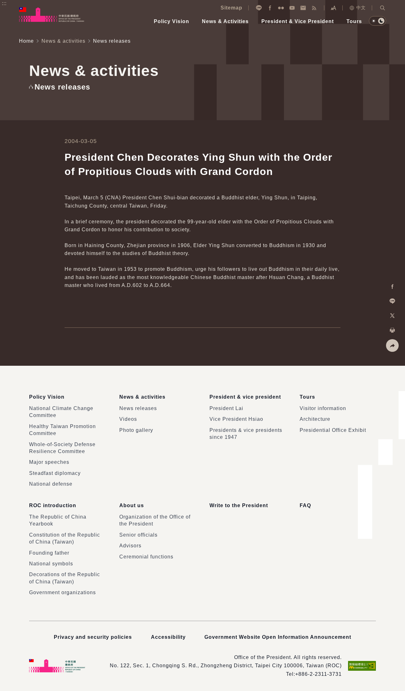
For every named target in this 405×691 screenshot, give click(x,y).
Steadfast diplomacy (55, 473)
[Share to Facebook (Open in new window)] (392, 286)
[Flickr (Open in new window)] (281, 8)
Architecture (315, 419)
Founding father (49, 553)
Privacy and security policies (93, 637)
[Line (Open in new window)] (259, 8)
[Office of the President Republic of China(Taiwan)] (51, 14)
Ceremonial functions (146, 556)
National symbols (51, 563)
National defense (50, 484)
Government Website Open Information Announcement (277, 637)
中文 (361, 7)
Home (26, 41)
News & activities (63, 41)
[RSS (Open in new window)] (314, 8)
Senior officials (138, 535)
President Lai (226, 408)
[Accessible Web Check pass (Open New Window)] (362, 666)
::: (4, 3)
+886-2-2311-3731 (318, 674)
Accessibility (168, 637)
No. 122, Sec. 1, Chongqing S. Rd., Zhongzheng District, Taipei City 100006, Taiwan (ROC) (226, 665)
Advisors (130, 545)
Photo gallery (136, 430)
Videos (128, 419)
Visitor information (323, 408)
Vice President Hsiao (236, 419)
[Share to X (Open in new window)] (392, 315)
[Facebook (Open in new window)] (270, 8)
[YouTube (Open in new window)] (292, 8)
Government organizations (62, 592)
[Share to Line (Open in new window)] (392, 301)
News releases (138, 408)
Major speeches (49, 462)
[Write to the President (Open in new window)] (303, 8)
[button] (382, 8)
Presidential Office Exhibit (333, 430)
